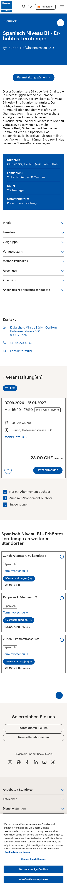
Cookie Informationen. (17, 852)
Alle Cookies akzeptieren (33, 879)
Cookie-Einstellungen (33, 859)
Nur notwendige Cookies (33, 869)
